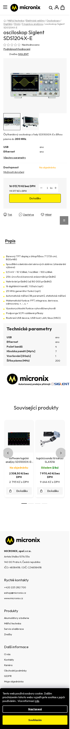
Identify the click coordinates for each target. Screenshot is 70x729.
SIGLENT (23, 54)
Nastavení (35, 709)
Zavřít (7, 217)
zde (37, 701)
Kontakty (9, 659)
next (61, 453)
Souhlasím (35, 720)
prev (8, 453)
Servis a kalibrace (14, 628)
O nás (7, 654)
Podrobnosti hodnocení (16, 49)
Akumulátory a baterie (16, 618)
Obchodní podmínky (15, 670)
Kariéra (8, 665)
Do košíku (35, 198)
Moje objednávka (13, 681)
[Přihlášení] (57, 7)
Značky (8, 634)
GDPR (8, 676)
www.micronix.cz (13, 598)
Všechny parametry (14, 157)
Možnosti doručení (13, 172)
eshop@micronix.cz (15, 592)
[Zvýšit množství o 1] (55, 188)
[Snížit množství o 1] (41, 188)
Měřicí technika (12, 623)
